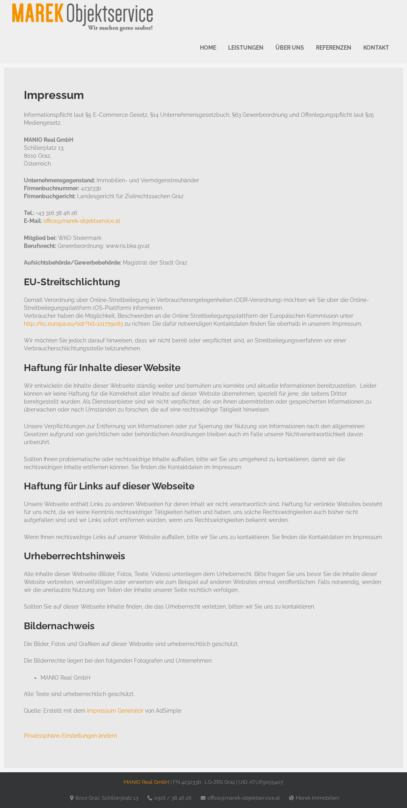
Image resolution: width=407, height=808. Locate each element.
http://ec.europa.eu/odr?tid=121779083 (73, 324)
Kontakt (376, 47)
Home (208, 47)
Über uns (289, 47)
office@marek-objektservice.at (81, 221)
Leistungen (246, 47)
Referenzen (333, 47)
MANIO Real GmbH (146, 782)
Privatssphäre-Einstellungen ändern (70, 736)
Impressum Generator (115, 710)
